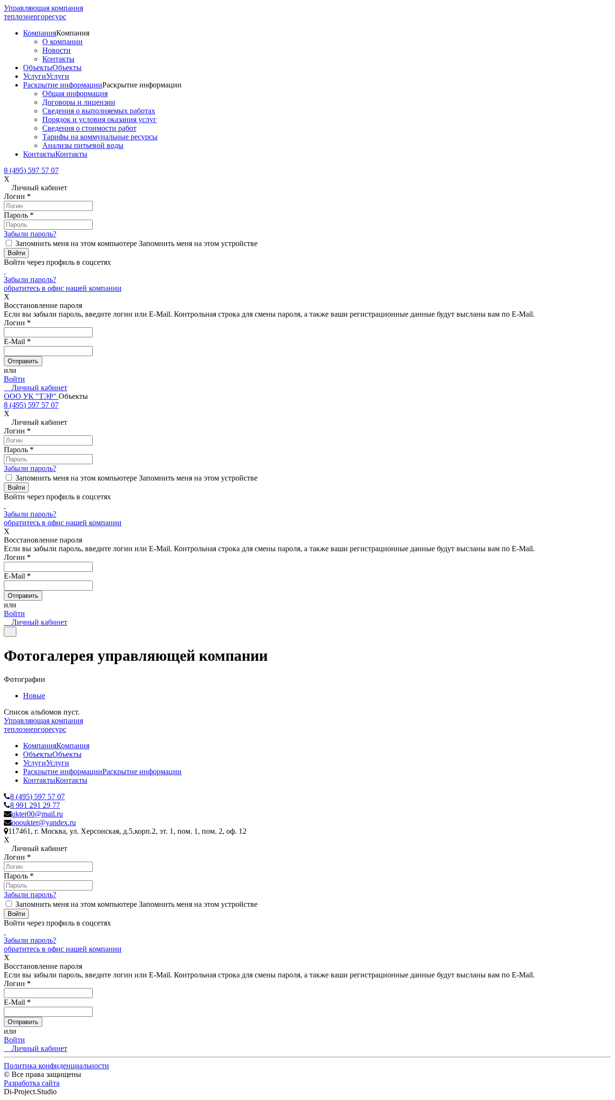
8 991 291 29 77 (35, 805)
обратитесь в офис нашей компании (63, 288)
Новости (56, 50)
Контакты (58, 59)
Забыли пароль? (30, 234)
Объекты (37, 67)
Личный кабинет (38, 387)
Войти (14, 379)
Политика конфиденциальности (56, 1066)
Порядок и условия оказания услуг (99, 119)
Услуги (34, 76)
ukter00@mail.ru (37, 814)
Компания (39, 33)
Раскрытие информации (62, 85)
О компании (62, 41)
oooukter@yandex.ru (44, 822)
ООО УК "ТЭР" (31, 396)
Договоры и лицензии (78, 102)
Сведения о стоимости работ (89, 128)
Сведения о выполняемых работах (98, 111)
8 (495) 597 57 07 (31, 170)
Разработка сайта (32, 1083)
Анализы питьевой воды (82, 145)
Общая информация (75, 93)
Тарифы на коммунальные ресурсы (100, 137)
